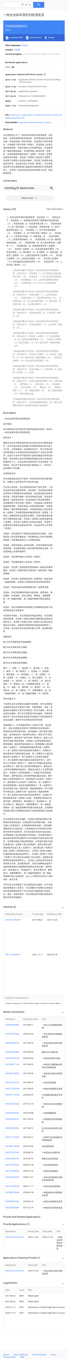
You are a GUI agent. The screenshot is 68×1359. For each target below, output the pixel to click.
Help (22, 1357)
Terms (53, 1354)
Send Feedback (20, 1354)
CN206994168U (12, 1201)
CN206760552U (12, 1104)
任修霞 (17, 50)
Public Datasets (39, 1354)
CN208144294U (12, 1177)
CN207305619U (12, 1058)
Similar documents (42, 115)
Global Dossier (36, 122)
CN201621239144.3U (14, 1237)
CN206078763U (12, 1128)
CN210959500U (12, 1171)
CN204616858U (12, 1052)
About (6, 1354)
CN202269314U (12, 1158)
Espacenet (23, 122)
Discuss (47, 122)
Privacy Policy (9, 1357)
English (25, 45)
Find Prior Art (35, 37)
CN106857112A (12, 1064)
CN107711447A (12, 1095)
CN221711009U (12, 1137)
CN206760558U (12, 1207)
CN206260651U (12, 1043)
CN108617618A (12, 1146)
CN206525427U (12, 1119)
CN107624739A (12, 1034)
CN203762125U (12, 1082)
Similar (51, 37)
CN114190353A (12, 954)
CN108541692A (12, 1192)
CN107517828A (12, 920)
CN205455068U (12, 1025)
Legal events (27, 115)
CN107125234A (12, 1088)
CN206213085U (12, 1073)
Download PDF (16, 37)
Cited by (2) (15, 115)
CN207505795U (12, 1152)
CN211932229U (12, 1186)
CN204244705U (12, 1113)
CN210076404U (12, 1165)
